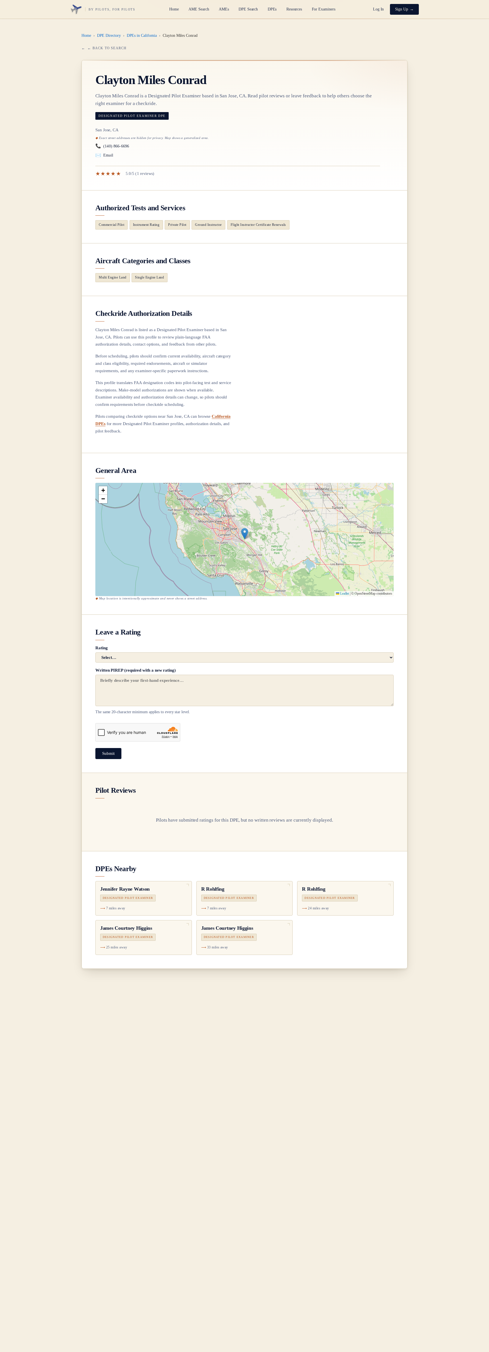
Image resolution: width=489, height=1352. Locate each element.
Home (174, 9)
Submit (108, 753)
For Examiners (323, 9)
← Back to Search (106, 48)
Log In (378, 9)
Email (104, 155)
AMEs (224, 9)
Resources (294, 9)
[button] (244, 533)
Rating (101, 648)
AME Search (198, 9)
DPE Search (248, 9)
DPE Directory (109, 35)
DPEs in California (142, 35)
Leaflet (344, 593)
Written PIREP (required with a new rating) (142, 691)
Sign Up (401, 9)
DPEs (272, 9)
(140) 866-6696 (112, 145)
